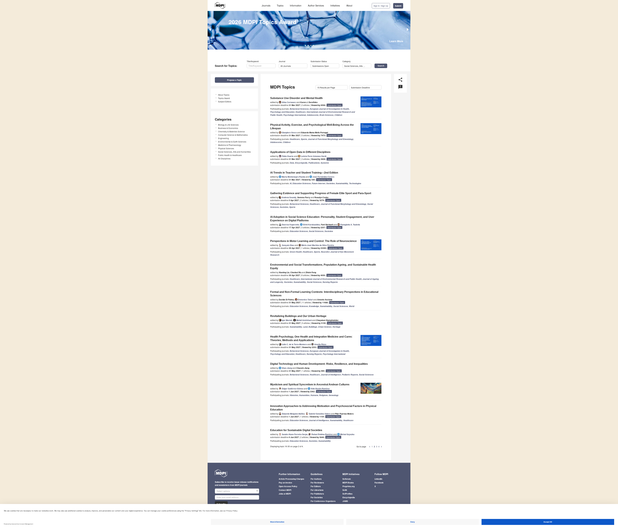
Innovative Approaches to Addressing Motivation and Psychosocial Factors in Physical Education (323, 408)
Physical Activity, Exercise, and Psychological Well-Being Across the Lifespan (312, 126)
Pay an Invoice (285, 482)
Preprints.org (348, 486)
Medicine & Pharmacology (229, 145)
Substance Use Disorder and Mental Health (296, 98)
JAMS (345, 501)
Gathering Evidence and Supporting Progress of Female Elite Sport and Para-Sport (320, 193)
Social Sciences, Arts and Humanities (234, 151)
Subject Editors (224, 101)
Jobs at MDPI (285, 493)
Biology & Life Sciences (228, 124)
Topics (280, 5)
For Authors (316, 478)
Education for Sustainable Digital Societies (296, 430)
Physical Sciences (226, 148)
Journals (266, 5)
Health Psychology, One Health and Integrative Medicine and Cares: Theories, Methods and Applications (311, 338)
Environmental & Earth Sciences (232, 141)
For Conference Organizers (323, 501)
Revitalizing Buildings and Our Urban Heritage (298, 316)
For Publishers (317, 493)
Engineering (223, 138)
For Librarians (317, 490)
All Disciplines (224, 158)
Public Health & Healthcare (230, 155)
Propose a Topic (234, 80)
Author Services (316, 5)
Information (295, 5)
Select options (223, 491)
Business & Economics (228, 128)
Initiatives (335, 5)
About (349, 5)
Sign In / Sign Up (381, 5)
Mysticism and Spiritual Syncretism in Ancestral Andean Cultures (309, 384)
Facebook (379, 482)
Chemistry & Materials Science (231, 131)
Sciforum (346, 478)
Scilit (344, 490)
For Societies (317, 497)
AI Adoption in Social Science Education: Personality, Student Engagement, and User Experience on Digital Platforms (322, 219)
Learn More (396, 41)
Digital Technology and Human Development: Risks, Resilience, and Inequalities (319, 363)
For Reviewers (317, 482)
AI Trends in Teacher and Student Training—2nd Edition (304, 172)
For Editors (316, 486)
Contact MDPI (285, 490)
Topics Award (224, 98)
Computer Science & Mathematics (233, 134)
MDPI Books (348, 482)
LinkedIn (378, 478)
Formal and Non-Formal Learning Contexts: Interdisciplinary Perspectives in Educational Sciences (324, 294)
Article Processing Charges (291, 478)
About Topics (223, 94)
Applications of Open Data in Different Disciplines (300, 152)
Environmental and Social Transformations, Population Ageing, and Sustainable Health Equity (323, 266)
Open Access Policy (288, 486)
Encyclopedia (348, 497)
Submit (398, 5)
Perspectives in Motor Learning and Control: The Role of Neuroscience (313, 241)
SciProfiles (347, 493)
